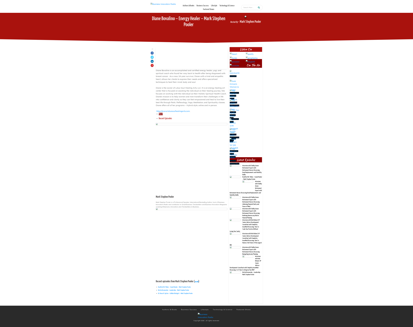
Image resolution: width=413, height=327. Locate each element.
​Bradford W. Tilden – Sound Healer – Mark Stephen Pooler (174, 287)
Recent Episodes (165, 118)
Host (161, 114)
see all (196, 282)
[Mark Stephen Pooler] (191, 158)
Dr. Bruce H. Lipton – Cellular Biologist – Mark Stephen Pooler (175, 293)
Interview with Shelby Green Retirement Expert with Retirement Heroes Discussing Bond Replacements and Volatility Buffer (252, 170)
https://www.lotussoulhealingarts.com (173, 111)
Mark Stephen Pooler (165, 197)
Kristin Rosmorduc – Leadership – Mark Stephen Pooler (173, 290)
